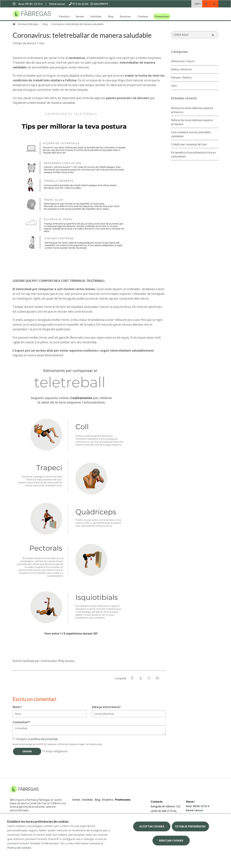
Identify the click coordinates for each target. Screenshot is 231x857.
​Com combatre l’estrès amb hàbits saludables (191, 134)
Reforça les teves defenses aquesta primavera (192, 110)
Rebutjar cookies (171, 840)
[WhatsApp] (149, 678)
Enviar (27, 751)
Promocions (162, 16)
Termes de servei (95, 744)
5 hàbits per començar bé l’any (189, 144)
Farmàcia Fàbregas (28, 24)
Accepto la (37, 739)
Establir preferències (190, 826)
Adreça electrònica (106, 707)
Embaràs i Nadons (181, 78)
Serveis (80, 16)
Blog (110, 16)
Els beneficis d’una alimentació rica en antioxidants (193, 154)
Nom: (17, 707)
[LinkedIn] (158, 678)
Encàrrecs (125, 16)
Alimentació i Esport (183, 61)
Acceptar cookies (151, 826)
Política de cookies (19, 847)
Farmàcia (64, 16)
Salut (174, 86)
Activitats (96, 16)
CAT (197, 3)
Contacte (143, 16)
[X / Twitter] (141, 678)
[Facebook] (132, 678)
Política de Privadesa (67, 744)
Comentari (21, 722)
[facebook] (206, 4)
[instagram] (214, 4)
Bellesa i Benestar (181, 69)
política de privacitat (44, 739)
